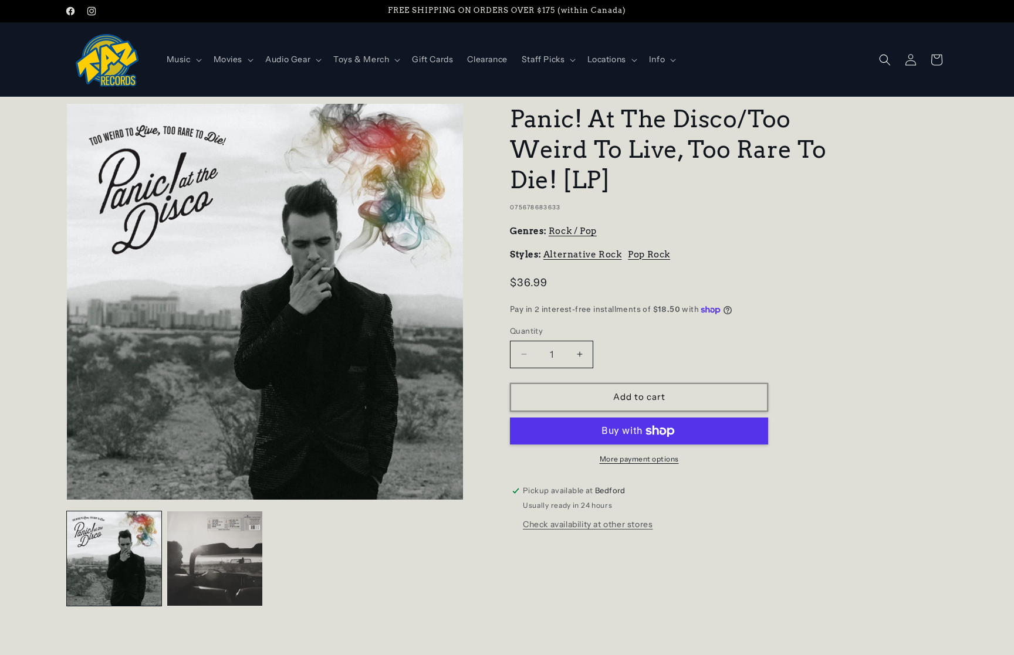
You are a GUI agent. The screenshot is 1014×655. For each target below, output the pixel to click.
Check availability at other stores (588, 524)
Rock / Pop (573, 231)
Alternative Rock (582, 254)
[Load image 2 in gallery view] (214, 558)
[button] (183, 59)
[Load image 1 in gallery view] (114, 558)
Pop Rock (649, 254)
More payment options (639, 458)
